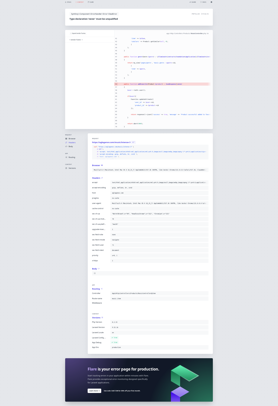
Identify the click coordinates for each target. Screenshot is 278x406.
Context (68, 164)
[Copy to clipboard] (206, 147)
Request (68, 135)
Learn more (94, 391)
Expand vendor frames (79, 33)
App (66, 153)
